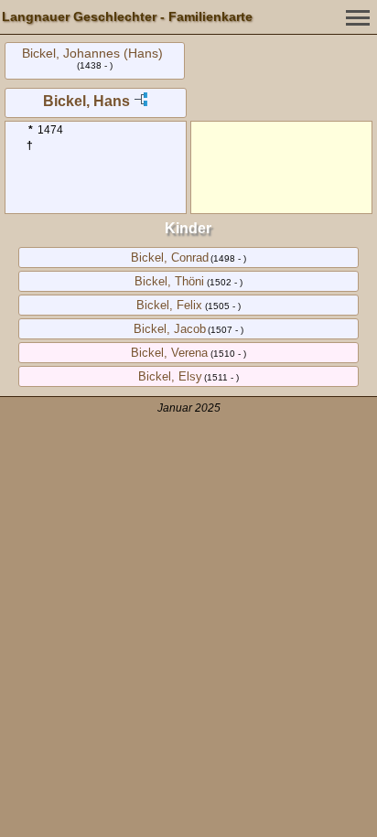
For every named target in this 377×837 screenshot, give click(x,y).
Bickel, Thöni (169, 281)
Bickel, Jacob (170, 329)
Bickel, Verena (169, 352)
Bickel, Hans (86, 101)
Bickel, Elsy (170, 376)
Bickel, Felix (169, 305)
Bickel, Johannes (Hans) (92, 53)
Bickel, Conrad (170, 257)
